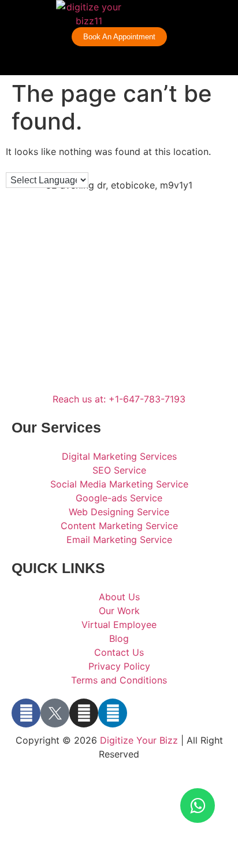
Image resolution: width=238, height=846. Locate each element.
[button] (217, 14)
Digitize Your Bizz (139, 740)
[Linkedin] (112, 713)
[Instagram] (83, 713)
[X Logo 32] (54, 713)
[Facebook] (26, 713)
